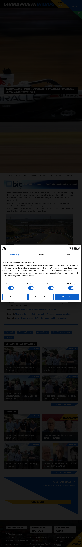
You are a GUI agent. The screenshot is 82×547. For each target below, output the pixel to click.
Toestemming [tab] (14, 255)
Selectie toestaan (41, 297)
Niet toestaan (15, 297)
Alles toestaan (67, 297)
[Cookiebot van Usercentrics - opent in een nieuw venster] (70, 248)
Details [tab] (41, 255)
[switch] (31, 288)
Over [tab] (68, 255)
